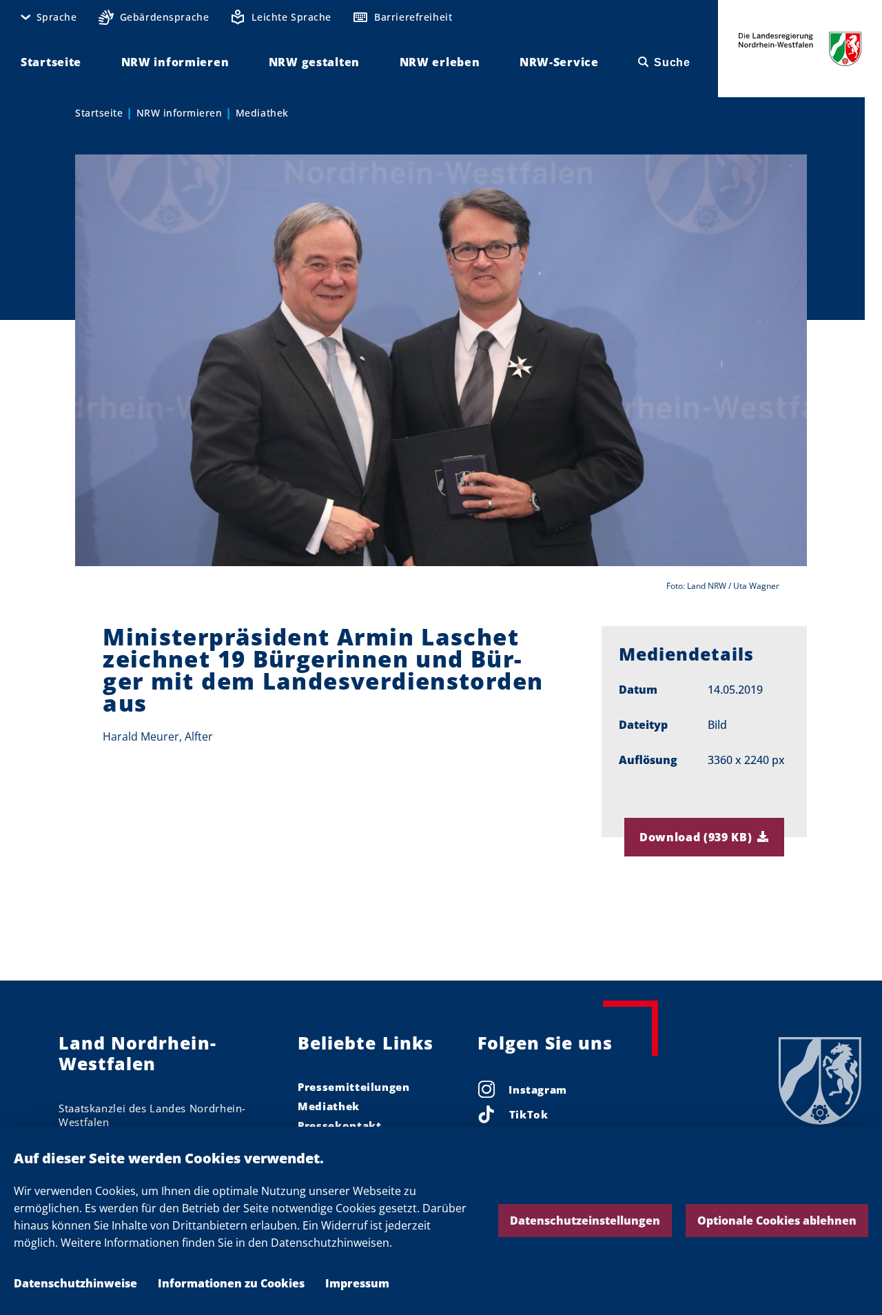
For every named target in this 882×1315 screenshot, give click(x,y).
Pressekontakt (339, 1125)
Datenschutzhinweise (75, 1283)
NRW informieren (179, 112)
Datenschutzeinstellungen (585, 1220)
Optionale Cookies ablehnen (777, 1220)
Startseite (99, 112)
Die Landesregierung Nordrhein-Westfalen (800, 48)
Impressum (357, 1283)
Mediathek (262, 112)
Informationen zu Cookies (231, 1283)
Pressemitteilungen (353, 1087)
